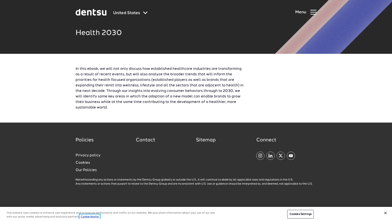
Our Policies (86, 170)
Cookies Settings (301, 214)
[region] (196, 214)
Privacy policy (88, 155)
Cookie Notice (90, 216)
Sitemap (206, 140)
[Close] (385, 213)
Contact (145, 140)
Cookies (83, 163)
